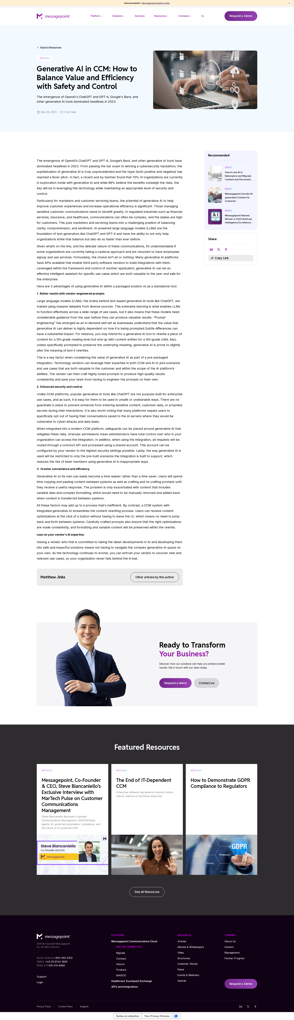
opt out (59, 416)
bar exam (113, 166)
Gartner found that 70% (122, 177)
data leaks (91, 421)
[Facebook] (255, 1006)
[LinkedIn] (241, 1006)
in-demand (92, 323)
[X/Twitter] (248, 1006)
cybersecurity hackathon (157, 166)
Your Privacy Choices (157, 1016)
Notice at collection (127, 1016)
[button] (96, 16)
